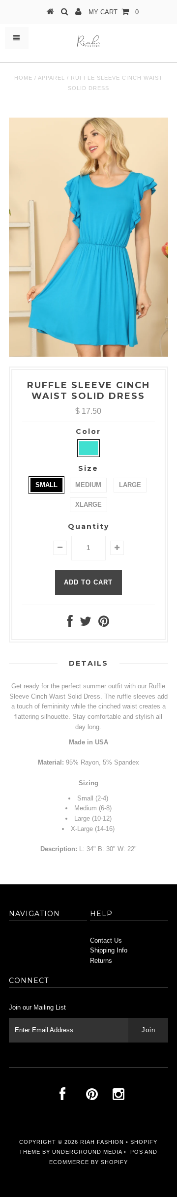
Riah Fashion (102, 1142)
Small (46, 485)
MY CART (113, 12)
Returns (101, 960)
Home (23, 78)
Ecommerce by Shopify (88, 1162)
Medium (88, 485)
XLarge (88, 504)
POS (136, 1152)
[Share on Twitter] (85, 623)
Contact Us (106, 940)
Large (130, 485)
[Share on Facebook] (70, 623)
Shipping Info (108, 950)
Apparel (51, 78)
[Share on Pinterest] (103, 623)
